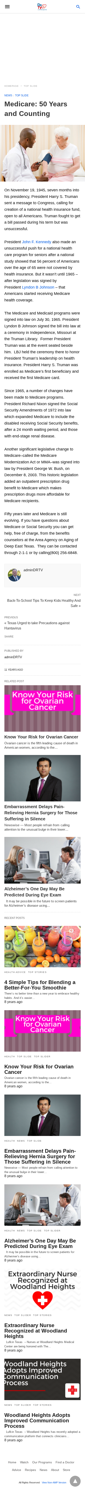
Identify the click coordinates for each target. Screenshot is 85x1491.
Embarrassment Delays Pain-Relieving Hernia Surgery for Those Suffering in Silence (40, 812)
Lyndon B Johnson (38, 287)
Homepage (11, 86)
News (8, 95)
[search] (78, 6)
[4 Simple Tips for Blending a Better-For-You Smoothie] (42, 946)
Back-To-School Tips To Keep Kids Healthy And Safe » (44, 603)
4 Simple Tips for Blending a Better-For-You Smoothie (39, 985)
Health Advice (15, 972)
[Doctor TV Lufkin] (42, 6)
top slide (30, 86)
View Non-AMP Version (54, 1482)
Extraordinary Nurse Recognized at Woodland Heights (35, 1330)
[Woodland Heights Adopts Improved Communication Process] (42, 1379)
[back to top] (75, 1481)
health (9, 1056)
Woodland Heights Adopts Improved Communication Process (37, 1420)
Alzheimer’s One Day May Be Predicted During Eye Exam (40, 1243)
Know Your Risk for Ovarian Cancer (41, 736)
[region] (42, 46)
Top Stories (37, 972)
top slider (42, 1056)
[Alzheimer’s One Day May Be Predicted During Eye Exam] (42, 860)
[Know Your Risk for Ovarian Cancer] (42, 708)
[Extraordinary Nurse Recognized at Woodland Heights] (42, 1289)
